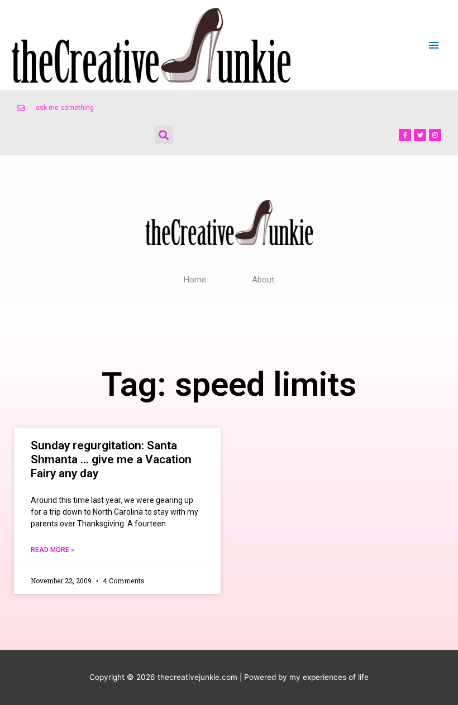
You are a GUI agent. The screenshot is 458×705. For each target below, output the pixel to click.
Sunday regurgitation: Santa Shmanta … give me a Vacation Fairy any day (111, 459)
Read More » (52, 550)
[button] (164, 135)
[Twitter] (420, 135)
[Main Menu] (434, 45)
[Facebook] (405, 135)
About (263, 280)
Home (195, 280)
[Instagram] (435, 135)
